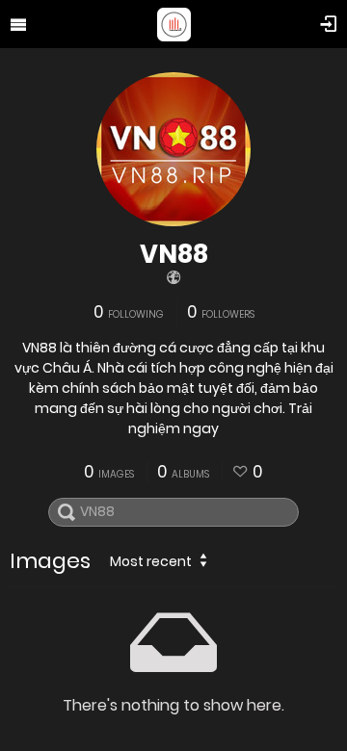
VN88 (174, 254)
